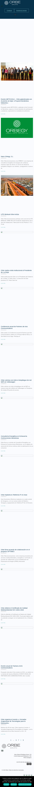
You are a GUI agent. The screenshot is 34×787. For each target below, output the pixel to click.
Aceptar (6, 784)
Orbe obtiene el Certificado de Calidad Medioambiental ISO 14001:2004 (14, 609)
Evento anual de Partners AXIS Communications (11, 667)
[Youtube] (30, 764)
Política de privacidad (25, 784)
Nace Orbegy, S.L (7, 156)
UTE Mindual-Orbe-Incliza (10, 214)
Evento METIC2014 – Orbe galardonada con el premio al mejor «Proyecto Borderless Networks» (16, 101)
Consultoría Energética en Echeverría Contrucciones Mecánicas (14, 437)
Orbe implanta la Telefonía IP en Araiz (14, 495)
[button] (15, 14)
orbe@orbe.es (28, 762)
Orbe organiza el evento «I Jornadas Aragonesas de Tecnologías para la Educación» (13, 721)
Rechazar (13, 784)
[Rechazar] (31, 781)
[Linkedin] (28, 764)
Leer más (3, 114)
